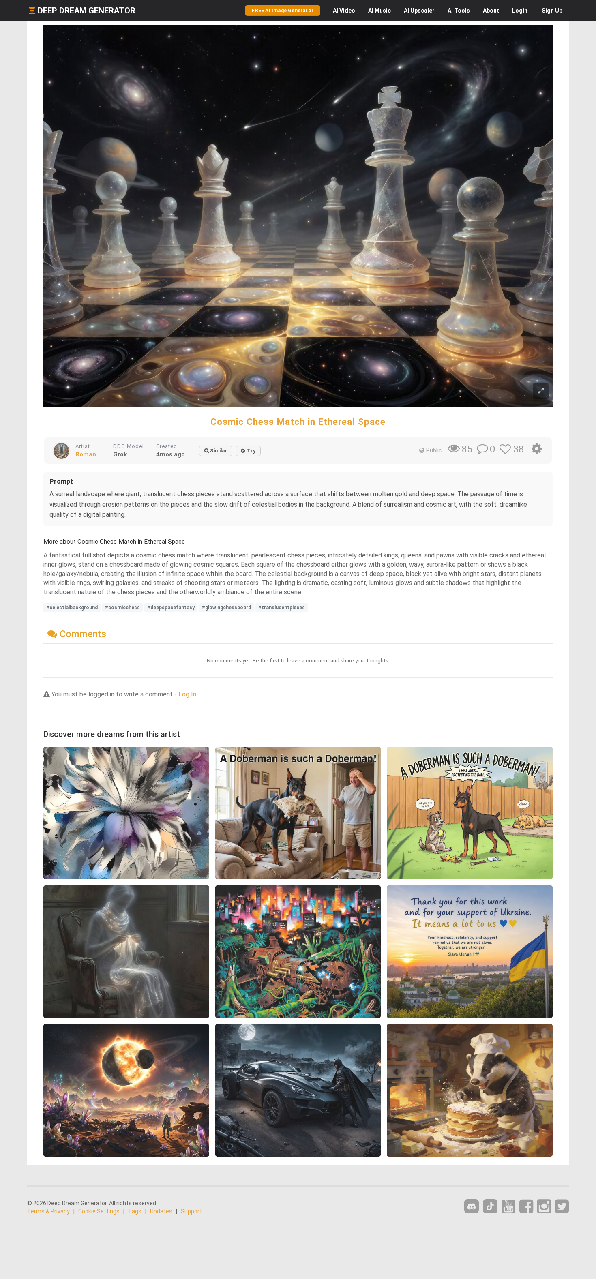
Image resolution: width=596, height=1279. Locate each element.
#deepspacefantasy (171, 608)
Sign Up (552, 10)
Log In (187, 694)
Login (519, 10)
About (491, 10)
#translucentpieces (281, 608)
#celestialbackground (72, 608)
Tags (134, 1211)
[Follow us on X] (562, 1206)
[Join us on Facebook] (526, 1206)
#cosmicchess (122, 608)
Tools (459, 10)
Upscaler (419, 10)
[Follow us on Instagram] (544, 1206)
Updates (161, 1211)
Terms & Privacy (48, 1211)
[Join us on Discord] (471, 1206)
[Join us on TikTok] (490, 1206)
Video (344, 10)
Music (379, 10)
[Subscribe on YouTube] (508, 1206)
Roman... (88, 454)
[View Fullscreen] (541, 391)
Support (191, 1211)
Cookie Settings (99, 1211)
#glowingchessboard (226, 608)
